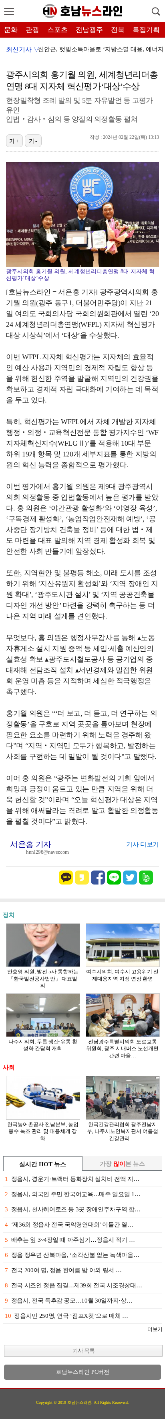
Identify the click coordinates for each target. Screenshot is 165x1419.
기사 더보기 (142, 844)
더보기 (154, 1329)
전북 (118, 30)
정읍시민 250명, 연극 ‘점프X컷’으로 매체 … (66, 1316)
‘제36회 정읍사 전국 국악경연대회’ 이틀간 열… (69, 1224)
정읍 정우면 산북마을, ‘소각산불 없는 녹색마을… (72, 1255)
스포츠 (57, 30)
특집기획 (146, 30)
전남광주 (89, 30)
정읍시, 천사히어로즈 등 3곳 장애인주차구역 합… (72, 1209)
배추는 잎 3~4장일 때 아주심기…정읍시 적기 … (70, 1240)
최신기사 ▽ (23, 49)
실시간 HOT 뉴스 (42, 1164)
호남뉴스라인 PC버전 (82, 1372)
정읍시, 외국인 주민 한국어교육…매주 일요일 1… (72, 1194)
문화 (11, 30)
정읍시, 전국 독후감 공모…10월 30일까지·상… (68, 1300)
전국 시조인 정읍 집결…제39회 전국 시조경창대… (73, 1285)
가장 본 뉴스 (122, 1164)
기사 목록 (83, 1351)
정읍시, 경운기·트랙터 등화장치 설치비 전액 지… (72, 1179)
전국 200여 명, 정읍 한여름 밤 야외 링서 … (63, 1270)
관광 (32, 30)
